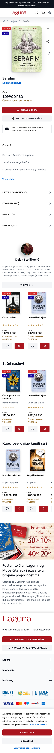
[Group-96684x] (41, 693)
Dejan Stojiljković (11, 82)
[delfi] (7, 693)
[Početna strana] (18, 13)
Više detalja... (9, 179)
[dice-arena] (24, 693)
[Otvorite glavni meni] (4, 13)
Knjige (14, 21)
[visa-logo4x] (8, 703)
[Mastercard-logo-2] (19, 703)
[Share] (48, 41)
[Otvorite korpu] (43, 13)
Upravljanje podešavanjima (27, 748)
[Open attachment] (48, 30)
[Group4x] (26, 703)
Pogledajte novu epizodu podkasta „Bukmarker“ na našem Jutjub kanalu (27, 4)
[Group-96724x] (35, 703)
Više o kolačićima (38, 724)
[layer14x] (43, 703)
